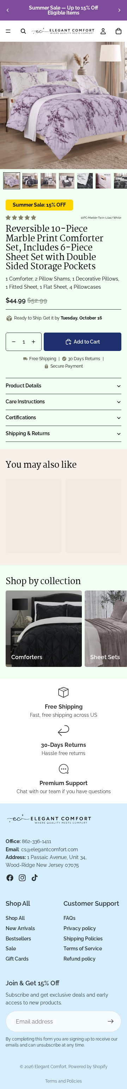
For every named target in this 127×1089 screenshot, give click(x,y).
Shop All (15, 918)
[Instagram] (22, 878)
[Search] (23, 31)
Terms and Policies (63, 1081)
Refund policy (80, 959)
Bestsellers (18, 938)
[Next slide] (119, 10)
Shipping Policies (83, 938)
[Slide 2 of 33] (30, 181)
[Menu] (8, 31)
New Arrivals (20, 928)
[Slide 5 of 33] (85, 181)
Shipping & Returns (28, 433)
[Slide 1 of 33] (11, 181)
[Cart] (118, 31)
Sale (11, 949)
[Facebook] (10, 878)
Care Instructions (25, 401)
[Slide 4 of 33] (66, 181)
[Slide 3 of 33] (48, 181)
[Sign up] (110, 1021)
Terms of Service (83, 949)
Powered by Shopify (88, 1066)
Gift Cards (17, 959)
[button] (21, 217)
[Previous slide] (8, 10)
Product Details (23, 385)
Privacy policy (80, 928)
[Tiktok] (34, 878)
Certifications (21, 417)
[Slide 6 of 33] (103, 181)
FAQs (69, 918)
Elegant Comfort (50, 1066)
